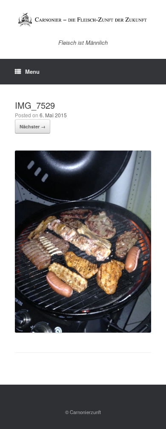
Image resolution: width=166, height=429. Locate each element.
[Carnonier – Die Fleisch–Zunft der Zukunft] (83, 19)
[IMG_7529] (83, 330)
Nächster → (33, 126)
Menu (32, 71)
